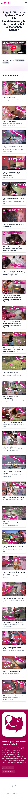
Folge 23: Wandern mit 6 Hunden (13, 623)
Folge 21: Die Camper (9, 121)
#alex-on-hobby (20, 60)
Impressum (14, 790)
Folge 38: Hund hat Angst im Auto (13, 696)
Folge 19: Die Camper (9, 97)
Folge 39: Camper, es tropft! (11, 671)
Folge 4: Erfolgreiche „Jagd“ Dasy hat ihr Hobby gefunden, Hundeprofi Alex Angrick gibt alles (14, 272)
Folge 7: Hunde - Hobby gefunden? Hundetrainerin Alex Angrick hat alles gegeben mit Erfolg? (13, 349)
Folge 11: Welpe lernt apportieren (13, 422)
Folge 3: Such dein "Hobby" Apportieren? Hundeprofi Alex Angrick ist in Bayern (12, 248)
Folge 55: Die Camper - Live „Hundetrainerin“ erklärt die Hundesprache (11, 173)
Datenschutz (21, 790)
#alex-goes (6, 62)
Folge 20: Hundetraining (10, 372)
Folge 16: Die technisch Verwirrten (13, 598)
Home (14, 35)
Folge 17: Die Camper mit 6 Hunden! (14, 497)
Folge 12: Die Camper (9, 447)
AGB (9, 790)
